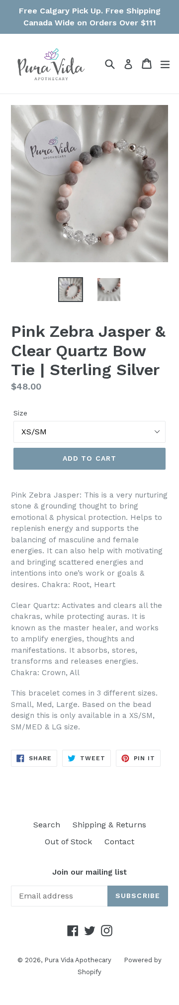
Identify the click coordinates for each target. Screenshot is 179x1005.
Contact (119, 841)
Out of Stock (68, 841)
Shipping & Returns (109, 824)
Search (46, 824)
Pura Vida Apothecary (77, 960)
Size (20, 413)
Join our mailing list (89, 872)
